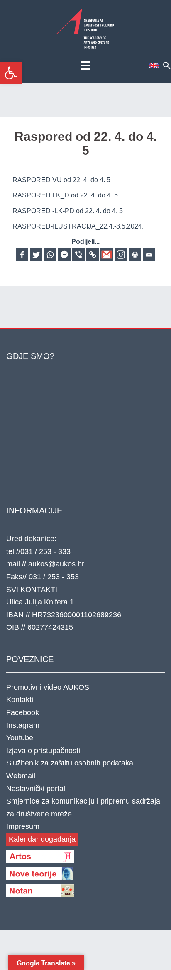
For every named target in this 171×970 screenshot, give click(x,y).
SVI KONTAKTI (31, 589)
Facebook (22, 712)
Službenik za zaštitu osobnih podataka (69, 763)
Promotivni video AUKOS (47, 687)
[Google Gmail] (106, 254)
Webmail (20, 776)
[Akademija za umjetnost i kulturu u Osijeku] (85, 28)
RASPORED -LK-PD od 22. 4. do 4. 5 (67, 210)
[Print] (135, 254)
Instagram (22, 725)
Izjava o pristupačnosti (43, 750)
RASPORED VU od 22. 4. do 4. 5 (61, 179)
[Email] (149, 254)
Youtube (19, 738)
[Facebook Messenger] (64, 254)
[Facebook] (22, 254)
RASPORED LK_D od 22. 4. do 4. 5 (65, 195)
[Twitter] (36, 254)
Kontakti (19, 700)
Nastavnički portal (35, 789)
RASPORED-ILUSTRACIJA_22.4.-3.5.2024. (78, 226)
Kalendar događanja (42, 839)
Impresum (22, 826)
